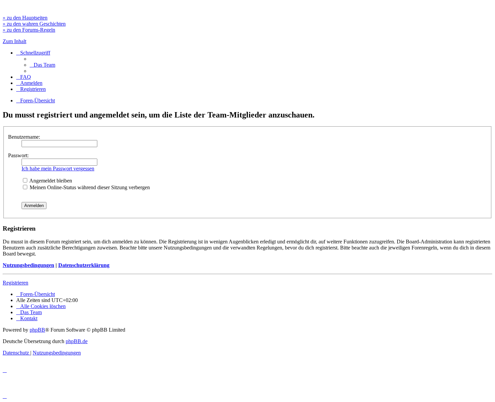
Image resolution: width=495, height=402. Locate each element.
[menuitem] (42, 65)
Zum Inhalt (14, 41)
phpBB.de (77, 341)
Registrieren (15, 283)
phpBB (37, 330)
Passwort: (18, 155)
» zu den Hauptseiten (25, 18)
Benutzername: (24, 137)
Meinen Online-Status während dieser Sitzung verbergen (89, 187)
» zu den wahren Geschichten (34, 24)
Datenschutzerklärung (83, 265)
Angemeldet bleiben (50, 180)
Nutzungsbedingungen (28, 265)
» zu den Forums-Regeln (29, 30)
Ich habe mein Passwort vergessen (58, 168)
